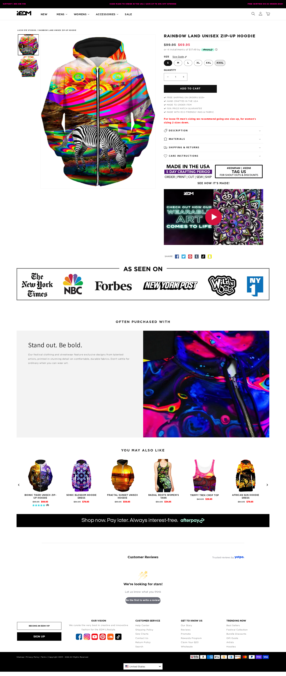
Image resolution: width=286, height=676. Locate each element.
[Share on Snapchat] (210, 256)
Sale (128, 14)
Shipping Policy (144, 629)
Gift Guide (232, 638)
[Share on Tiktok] (203, 256)
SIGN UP (39, 636)
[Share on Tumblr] (197, 256)
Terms (44, 657)
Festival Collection (237, 629)
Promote (186, 634)
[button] (253, 13)
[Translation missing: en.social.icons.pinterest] (190, 256)
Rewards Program (191, 638)
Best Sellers (233, 625)
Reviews (185, 629)
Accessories (106, 14)
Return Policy (143, 642)
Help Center (142, 625)
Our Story (186, 625)
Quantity (170, 70)
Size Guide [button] (178, 57)
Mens (60, 14)
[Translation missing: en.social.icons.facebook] (177, 256)
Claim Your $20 (189, 642)
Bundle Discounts (236, 634)
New (44, 14)
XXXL (220, 63)
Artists (230, 642)
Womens (80, 14)
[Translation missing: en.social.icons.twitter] (184, 256)
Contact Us (141, 638)
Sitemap (20, 657)
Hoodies (231, 646)
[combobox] (143, 666)
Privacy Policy (32, 657)
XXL (208, 63)
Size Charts (141, 634)
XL (198, 63)
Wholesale (187, 646)
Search (139, 646)
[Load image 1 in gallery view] (28, 44)
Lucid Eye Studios (26, 30)
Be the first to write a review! (143, 600)
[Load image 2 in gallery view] (28, 66)
